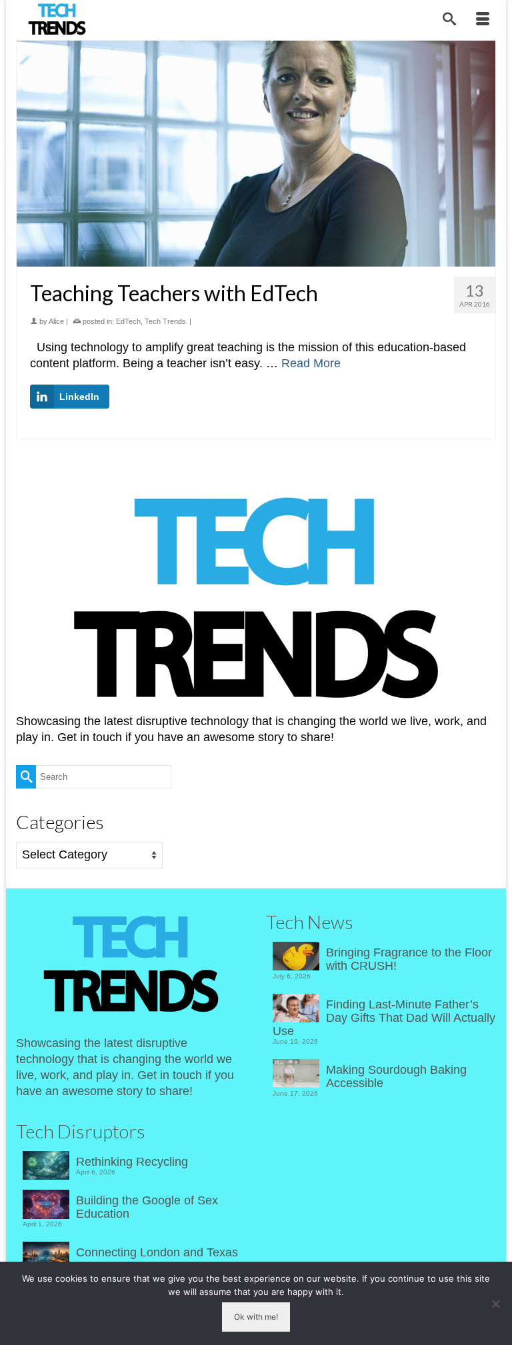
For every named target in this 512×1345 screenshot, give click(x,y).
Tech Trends (165, 321)
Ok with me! (256, 1317)
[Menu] (482, 20)
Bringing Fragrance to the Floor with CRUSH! (409, 959)
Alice (56, 321)
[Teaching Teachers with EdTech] (256, 154)
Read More (311, 363)
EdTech (128, 321)
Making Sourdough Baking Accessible (396, 1076)
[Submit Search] (26, 776)
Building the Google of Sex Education (147, 1207)
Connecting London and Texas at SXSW (157, 1259)
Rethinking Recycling (132, 1161)
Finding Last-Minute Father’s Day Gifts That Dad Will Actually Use (384, 1018)
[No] (495, 1303)
